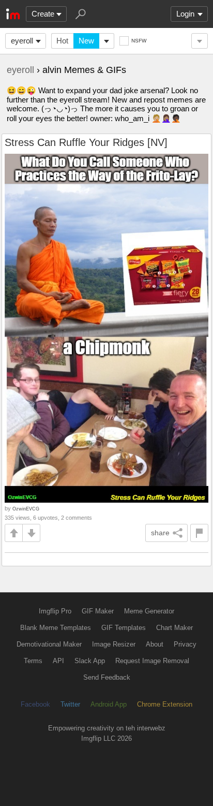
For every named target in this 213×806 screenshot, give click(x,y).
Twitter (70, 704)
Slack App (89, 661)
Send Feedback (106, 677)
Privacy (185, 644)
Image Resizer (113, 644)
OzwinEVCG (25, 508)
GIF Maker (98, 611)
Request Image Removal (152, 661)
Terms (33, 661)
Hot (62, 40)
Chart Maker (174, 628)
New (86, 40)
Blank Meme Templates (55, 628)
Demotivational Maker (49, 644)
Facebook (35, 704)
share (160, 533)
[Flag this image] (199, 533)
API (58, 661)
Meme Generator (149, 611)
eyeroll (22, 40)
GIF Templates (123, 628)
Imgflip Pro (55, 611)
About (154, 644)
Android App (108, 704)
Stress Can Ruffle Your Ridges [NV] (86, 142)
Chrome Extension (164, 704)
